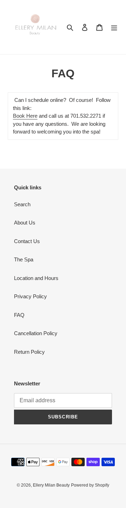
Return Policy (29, 352)
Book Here (25, 116)
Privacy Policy (30, 296)
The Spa (23, 259)
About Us (24, 223)
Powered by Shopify (90, 485)
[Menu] (114, 27)
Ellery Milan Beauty (51, 485)
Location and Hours (36, 278)
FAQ (19, 315)
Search (22, 204)
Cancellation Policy (35, 333)
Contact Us (27, 241)
